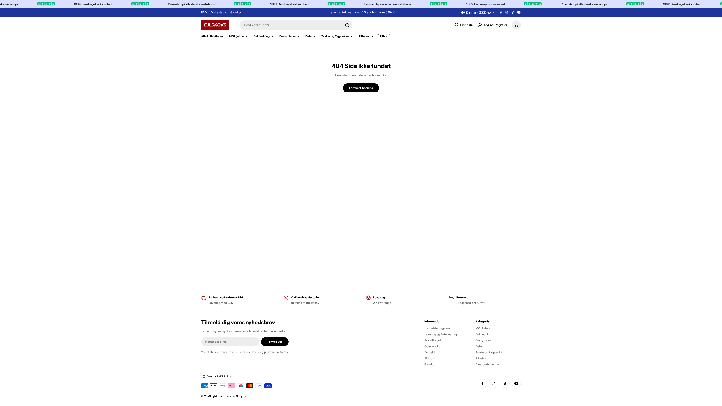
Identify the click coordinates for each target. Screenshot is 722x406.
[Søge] (347, 25)
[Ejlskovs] (131, 4)
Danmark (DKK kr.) (478, 12)
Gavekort (236, 12)
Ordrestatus (219, 12)
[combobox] (296, 25)
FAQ (204, 12)
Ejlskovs (216, 396)
